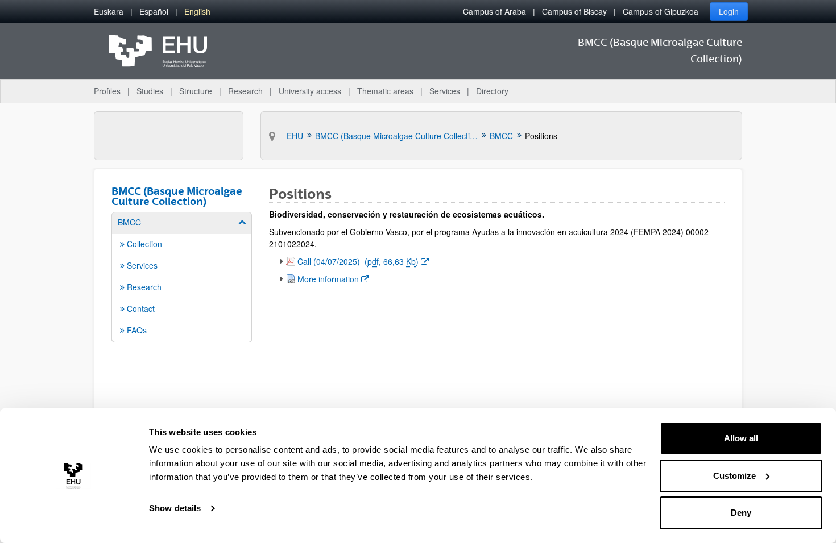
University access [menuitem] (310, 91)
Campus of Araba (494, 11)
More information (333, 279)
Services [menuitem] (444, 91)
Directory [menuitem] (492, 91)
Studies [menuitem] (149, 91)
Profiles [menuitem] (107, 91)
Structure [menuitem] (195, 91)
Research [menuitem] (245, 91)
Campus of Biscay (574, 11)
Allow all (741, 438)
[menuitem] (108, 11)
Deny (741, 512)
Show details (175, 508)
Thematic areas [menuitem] (385, 91)
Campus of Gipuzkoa (660, 11)
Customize (734, 476)
